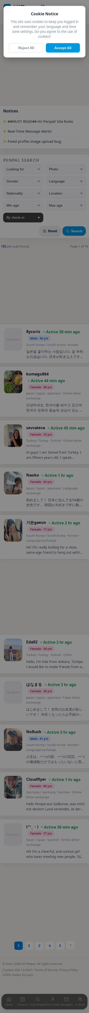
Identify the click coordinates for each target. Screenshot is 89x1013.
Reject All (26, 48)
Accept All (62, 48)
